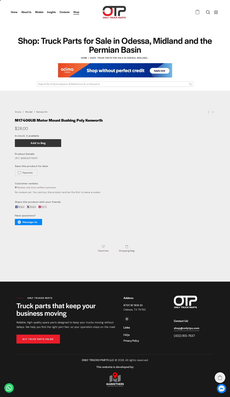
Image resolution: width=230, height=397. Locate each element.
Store (18, 112)
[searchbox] (115, 84)
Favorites (103, 250)
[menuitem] (208, 112)
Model (28, 112)
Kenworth (41, 112)
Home (84, 57)
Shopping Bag (127, 250)
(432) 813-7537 (184, 336)
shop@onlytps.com (186, 328)
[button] (197, 11)
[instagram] (126, 319)
